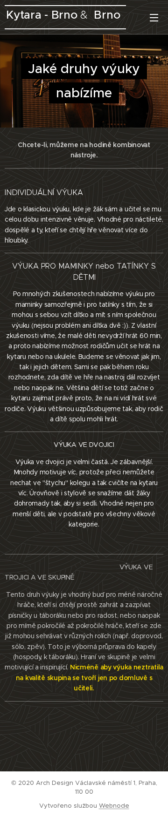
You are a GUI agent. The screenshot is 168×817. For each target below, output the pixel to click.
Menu (154, 17)
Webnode (114, 806)
